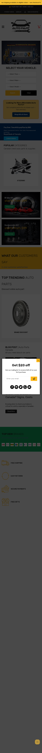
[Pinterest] (25, 387)
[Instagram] (16, 387)
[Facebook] (12, 387)
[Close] (38, 360)
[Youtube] (29, 387)
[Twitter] (21, 387)
